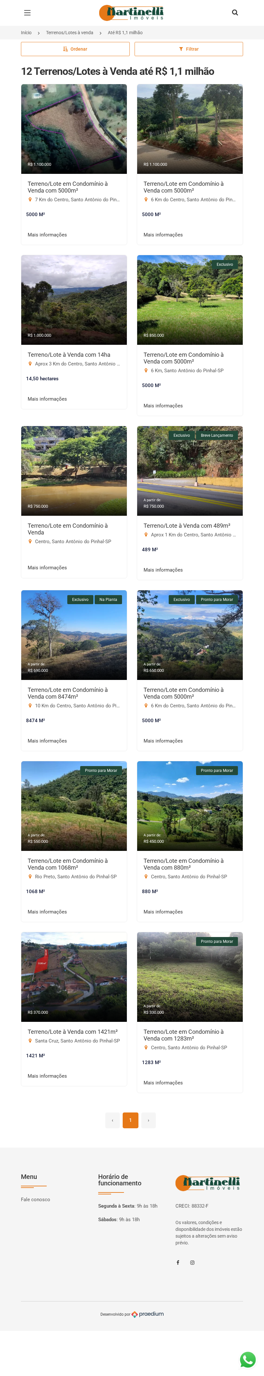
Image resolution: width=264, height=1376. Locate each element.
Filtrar (192, 49)
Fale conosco (35, 1199)
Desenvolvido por (115, 1314)
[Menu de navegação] (29, 13)
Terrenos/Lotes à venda (69, 32)
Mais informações (47, 235)
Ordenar (79, 49)
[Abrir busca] (235, 12)
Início (26, 32)
